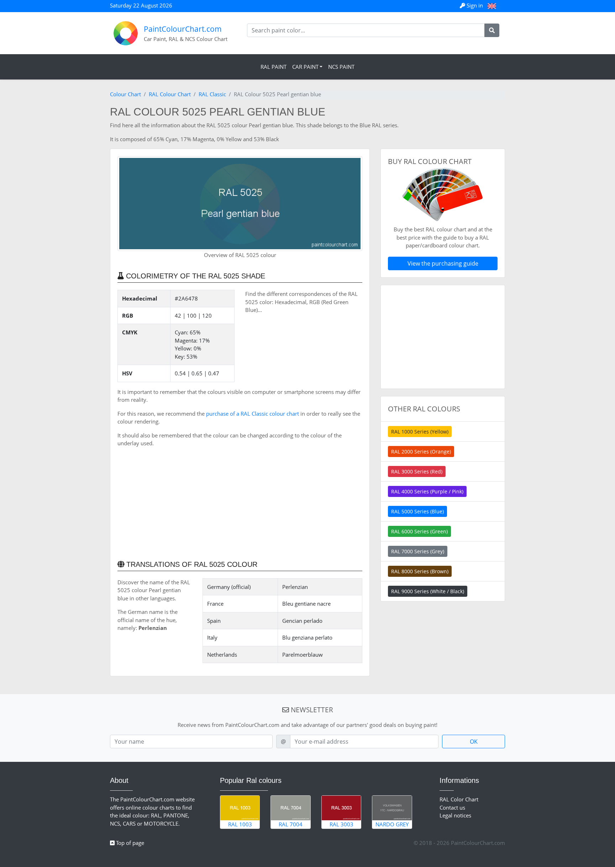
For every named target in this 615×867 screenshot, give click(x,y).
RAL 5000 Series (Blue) (417, 511)
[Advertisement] (239, 503)
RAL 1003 (240, 824)
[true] (491, 30)
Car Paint (305, 66)
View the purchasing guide (443, 263)
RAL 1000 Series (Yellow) (419, 431)
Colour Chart (125, 94)
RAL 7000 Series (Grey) (417, 551)
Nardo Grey (392, 824)
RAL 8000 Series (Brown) (419, 571)
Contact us (452, 807)
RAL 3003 (341, 824)
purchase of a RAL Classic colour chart (252, 413)
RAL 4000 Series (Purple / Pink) (427, 491)
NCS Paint (341, 66)
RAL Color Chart (459, 799)
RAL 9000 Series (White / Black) (427, 591)
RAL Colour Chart (170, 94)
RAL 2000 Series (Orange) (421, 451)
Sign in (474, 5)
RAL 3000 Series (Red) (416, 471)
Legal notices (455, 815)
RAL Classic (212, 94)
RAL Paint (274, 66)
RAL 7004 (291, 824)
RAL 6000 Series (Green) (419, 531)
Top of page (129, 842)
